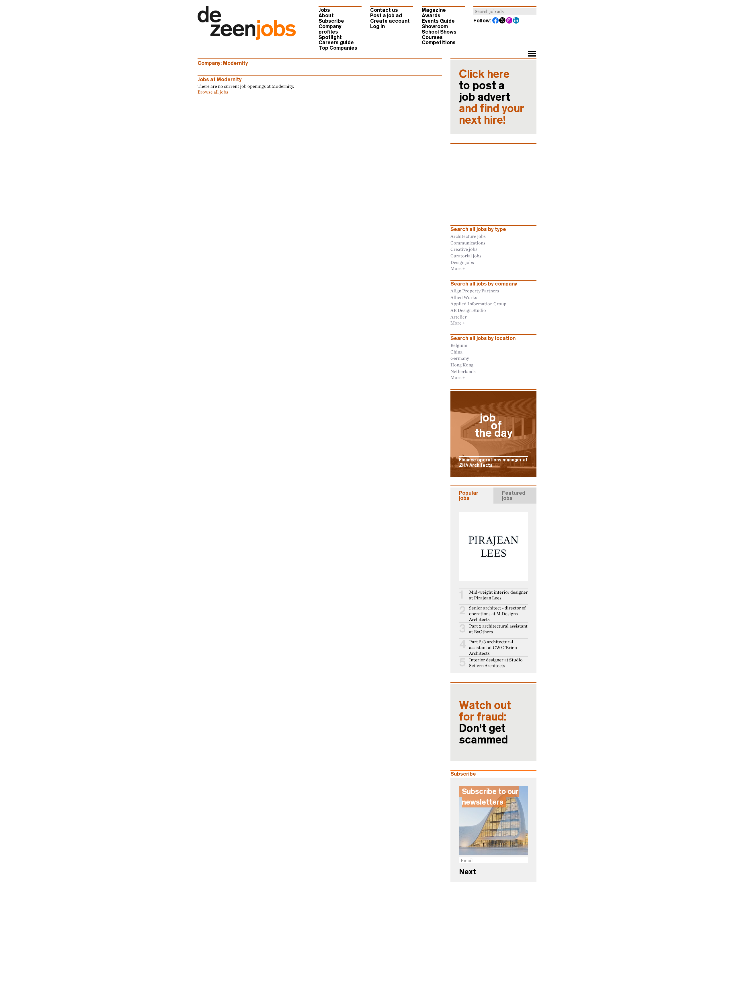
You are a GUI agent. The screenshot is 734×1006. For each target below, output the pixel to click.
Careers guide (336, 42)
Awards (431, 15)
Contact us (384, 10)
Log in (377, 26)
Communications (467, 243)
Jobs (324, 10)
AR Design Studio (468, 310)
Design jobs (462, 262)
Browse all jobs (213, 92)
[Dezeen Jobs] (247, 38)
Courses (432, 37)
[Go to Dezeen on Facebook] (495, 21)
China (456, 352)
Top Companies (338, 48)
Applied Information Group (478, 303)
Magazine (434, 10)
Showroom (435, 26)
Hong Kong (461, 365)
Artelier (458, 317)
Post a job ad (386, 15)
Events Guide (438, 21)
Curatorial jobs (465, 256)
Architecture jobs (468, 236)
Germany (459, 358)
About (326, 15)
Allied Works (463, 297)
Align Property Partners (474, 291)
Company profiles (330, 29)
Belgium (458, 345)
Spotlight (330, 37)
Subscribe (331, 21)
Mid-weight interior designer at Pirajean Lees (498, 595)
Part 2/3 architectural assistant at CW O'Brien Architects (493, 647)
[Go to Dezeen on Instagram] (509, 21)
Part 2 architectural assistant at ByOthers (498, 628)
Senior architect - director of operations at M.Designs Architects (497, 613)
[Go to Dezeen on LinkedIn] (516, 21)
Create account (390, 21)
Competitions (439, 42)
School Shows (439, 31)
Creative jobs (463, 249)
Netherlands (463, 371)
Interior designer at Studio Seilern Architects (495, 662)
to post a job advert (491, 97)
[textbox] (504, 11)
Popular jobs (468, 495)
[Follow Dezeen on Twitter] (502, 21)
